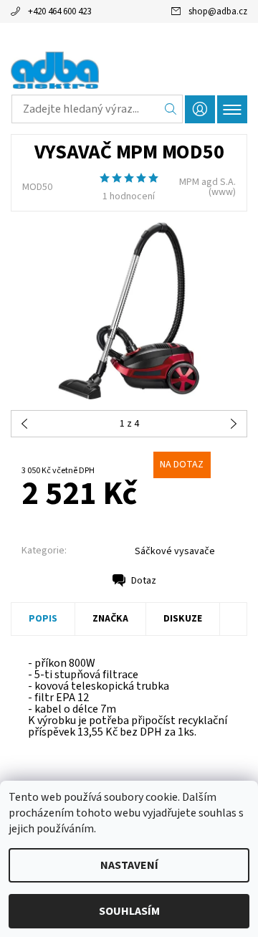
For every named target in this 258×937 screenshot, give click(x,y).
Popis (43, 619)
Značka (110, 619)
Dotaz (143, 581)
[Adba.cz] (129, 70)
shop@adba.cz (217, 11)
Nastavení (129, 865)
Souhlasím (129, 911)
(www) (222, 192)
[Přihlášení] (200, 109)
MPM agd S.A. (207, 182)
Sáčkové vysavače (175, 551)
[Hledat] (171, 109)
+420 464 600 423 (59, 11)
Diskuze (182, 619)
